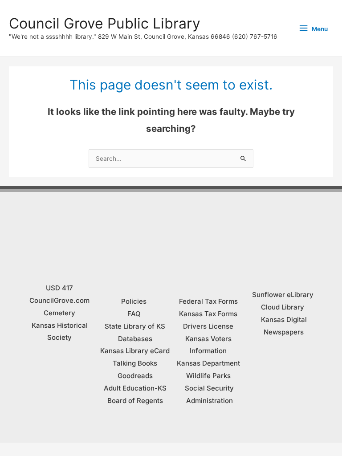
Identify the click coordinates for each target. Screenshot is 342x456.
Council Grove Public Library (104, 23)
